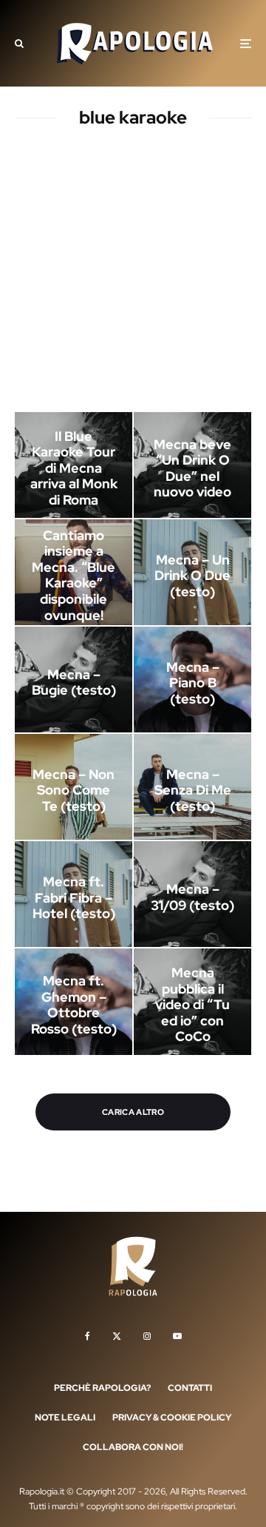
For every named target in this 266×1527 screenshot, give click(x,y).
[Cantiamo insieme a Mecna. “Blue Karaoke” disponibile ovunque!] (73, 572)
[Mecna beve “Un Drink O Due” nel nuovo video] (192, 465)
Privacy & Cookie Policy (171, 1417)
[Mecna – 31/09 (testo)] (192, 894)
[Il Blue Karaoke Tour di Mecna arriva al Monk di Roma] (73, 465)
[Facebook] (87, 1336)
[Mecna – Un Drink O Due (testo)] (192, 572)
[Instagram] (147, 1336)
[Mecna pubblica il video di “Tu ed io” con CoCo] (192, 1001)
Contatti (190, 1388)
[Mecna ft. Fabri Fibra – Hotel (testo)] (73, 894)
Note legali (65, 1417)
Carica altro (133, 1112)
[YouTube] (177, 1336)
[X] (116, 1336)
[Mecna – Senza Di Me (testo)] (192, 787)
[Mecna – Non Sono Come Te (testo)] (73, 787)
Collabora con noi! (133, 1447)
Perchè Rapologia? (102, 1388)
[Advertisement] (133, 273)
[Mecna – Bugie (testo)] (73, 679)
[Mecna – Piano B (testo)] (192, 679)
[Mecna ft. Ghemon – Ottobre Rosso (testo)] (73, 1001)
